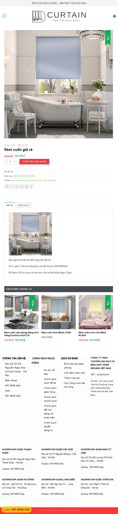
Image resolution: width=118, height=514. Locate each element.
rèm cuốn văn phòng (47, 180)
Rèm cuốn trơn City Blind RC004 (92, 334)
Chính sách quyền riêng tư (50, 426)
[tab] (9, 205)
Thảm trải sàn (72, 377)
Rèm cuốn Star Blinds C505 (56, 332)
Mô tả (9, 205)
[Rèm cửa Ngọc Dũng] (59, 16)
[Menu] (4, 16)
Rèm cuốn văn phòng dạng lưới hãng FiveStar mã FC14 (21, 334)
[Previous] (4, 322)
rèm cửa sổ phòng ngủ (29, 180)
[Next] (113, 322)
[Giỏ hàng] (114, 16)
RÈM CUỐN (22, 145)
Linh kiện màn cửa (74, 372)
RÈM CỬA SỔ (19, 176)
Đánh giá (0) (23, 205)
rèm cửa (15, 180)
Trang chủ (9, 145)
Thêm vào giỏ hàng (34, 161)
